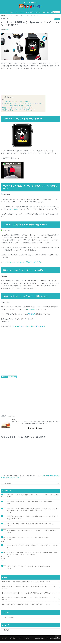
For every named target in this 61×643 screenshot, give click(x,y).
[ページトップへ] (57, 637)
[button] (24, 46)
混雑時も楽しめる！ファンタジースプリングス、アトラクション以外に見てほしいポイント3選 (28, 587)
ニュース (22, 12)
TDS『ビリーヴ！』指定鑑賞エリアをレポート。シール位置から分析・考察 (28, 566)
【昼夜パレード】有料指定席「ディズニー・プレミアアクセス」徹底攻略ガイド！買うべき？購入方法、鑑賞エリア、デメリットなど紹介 (32, 553)
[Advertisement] (30, 82)
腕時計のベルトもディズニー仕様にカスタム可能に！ (18, 108)
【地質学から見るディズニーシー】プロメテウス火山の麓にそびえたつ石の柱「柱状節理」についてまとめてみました (33, 517)
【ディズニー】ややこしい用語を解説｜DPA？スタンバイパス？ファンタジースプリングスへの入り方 (29, 598)
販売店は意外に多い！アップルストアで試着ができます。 (19, 110)
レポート (6, 12)
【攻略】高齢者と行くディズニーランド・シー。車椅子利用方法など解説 (28, 537)
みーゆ (9, 496)
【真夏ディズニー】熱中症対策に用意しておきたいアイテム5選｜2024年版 (26, 582)
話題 (31, 12)
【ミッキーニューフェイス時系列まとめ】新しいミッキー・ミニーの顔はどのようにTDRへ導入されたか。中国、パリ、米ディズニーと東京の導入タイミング (33, 509)
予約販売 (30, 314)
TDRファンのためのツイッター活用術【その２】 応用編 (23, 262)
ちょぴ (9, 539)
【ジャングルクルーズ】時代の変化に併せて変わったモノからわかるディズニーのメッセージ (33, 546)
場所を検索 (30, 309)
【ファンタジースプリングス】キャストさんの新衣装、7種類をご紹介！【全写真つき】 (29, 593)
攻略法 (27, 12)
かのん (7, 29)
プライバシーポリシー (24, 638)
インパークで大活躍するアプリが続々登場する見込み (18, 106)
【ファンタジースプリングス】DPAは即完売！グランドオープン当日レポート (26, 604)
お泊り (43, 12)
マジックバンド (15, 209)
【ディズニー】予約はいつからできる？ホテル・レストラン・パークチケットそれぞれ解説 (33, 495)
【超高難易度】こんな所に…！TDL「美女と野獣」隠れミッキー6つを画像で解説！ (30, 501)
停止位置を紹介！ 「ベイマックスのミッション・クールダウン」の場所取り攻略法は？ (31, 530)
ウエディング (37, 12)
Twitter (32, 428)
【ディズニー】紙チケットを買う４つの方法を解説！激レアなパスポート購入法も (30, 523)
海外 (48, 12)
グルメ (16, 12)
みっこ (9, 503)
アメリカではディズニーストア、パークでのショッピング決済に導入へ (23, 103)
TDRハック (47, 638)
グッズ (11, 12)
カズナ (9, 519)
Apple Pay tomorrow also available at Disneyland (27, 326)
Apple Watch (13, 376)
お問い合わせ (13, 638)
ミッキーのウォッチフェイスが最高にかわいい (16, 101)
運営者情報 (4, 638)
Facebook (40, 428)
